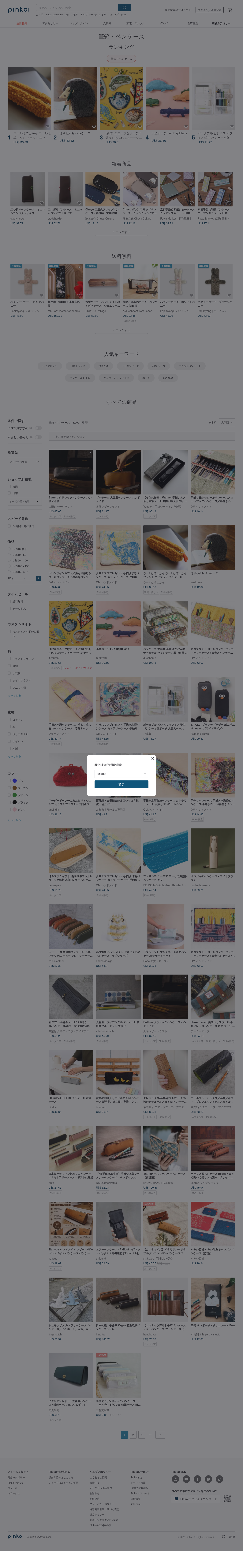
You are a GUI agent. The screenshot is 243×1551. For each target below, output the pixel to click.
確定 (121, 784)
